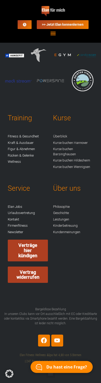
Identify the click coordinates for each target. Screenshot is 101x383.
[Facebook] (44, 341)
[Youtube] (57, 341)
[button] (53, 33)
